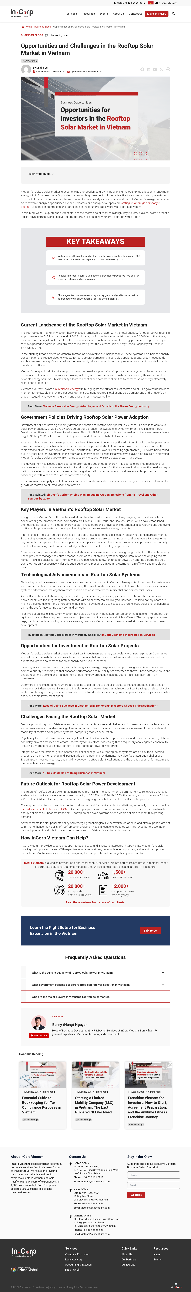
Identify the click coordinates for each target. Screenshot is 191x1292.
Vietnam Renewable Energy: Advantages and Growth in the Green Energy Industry (96, 406)
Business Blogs (42, 26)
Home (28, 26)
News (157, 1254)
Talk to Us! (150, 930)
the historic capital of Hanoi (38, 809)
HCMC (65, 809)
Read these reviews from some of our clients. (95, 902)
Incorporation (29, 61)
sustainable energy (67, 389)
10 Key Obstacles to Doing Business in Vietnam (74, 773)
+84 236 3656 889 (93, 1229)
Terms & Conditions (89, 1287)
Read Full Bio (40, 1035)
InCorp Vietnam (26, 14)
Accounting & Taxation (78, 1264)
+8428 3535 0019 (135, 2)
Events (158, 1259)
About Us (126, 1254)
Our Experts (128, 1264)
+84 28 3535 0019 (93, 1177)
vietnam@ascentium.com (95, 1181)
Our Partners (128, 1259)
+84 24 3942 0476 (93, 1203)
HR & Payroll (72, 1269)
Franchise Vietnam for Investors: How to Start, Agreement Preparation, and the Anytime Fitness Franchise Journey (147, 1107)
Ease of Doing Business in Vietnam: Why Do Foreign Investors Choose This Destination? (100, 705)
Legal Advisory (73, 1259)
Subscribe (136, 1194)
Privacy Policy (73, 1287)
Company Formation (77, 1254)
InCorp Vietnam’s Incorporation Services (128, 635)
